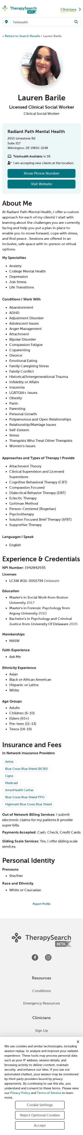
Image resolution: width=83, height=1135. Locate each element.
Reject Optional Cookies (40, 1115)
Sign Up (41, 1030)
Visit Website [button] (41, 184)
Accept (40, 1125)
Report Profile (41, 903)
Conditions (41, 991)
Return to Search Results (22, 36)
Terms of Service (49, 1093)
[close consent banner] (78, 1042)
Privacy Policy (20, 1093)
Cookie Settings (40, 1105)
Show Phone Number (41, 173)
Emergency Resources (41, 1003)
